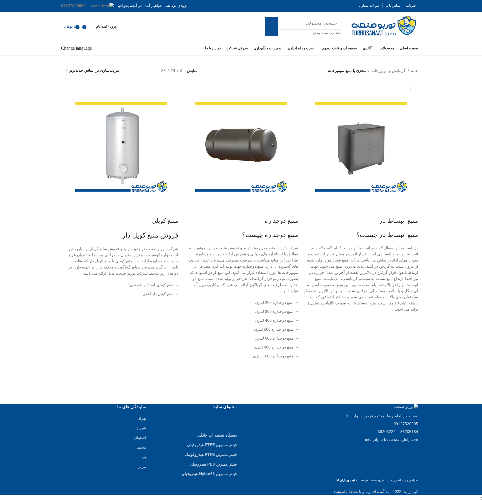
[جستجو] (271, 26)
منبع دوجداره (281, 220)
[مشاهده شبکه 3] (139, 70)
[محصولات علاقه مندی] (90, 26)
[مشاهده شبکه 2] (148, 70)
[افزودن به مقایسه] (411, 210)
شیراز (141, 427)
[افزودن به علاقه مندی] (411, 325)
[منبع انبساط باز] (362, 146)
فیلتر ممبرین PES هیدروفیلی (213, 464)
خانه (414, 70)
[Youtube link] (332, 5)
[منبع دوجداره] (242, 146)
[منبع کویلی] (122, 146)
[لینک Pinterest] (325, 5)
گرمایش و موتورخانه (389, 70)
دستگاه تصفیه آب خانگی (217, 435)
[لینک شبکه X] (346, 5)
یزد (143, 456)
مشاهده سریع (411, 339)
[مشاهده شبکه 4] (130, 70)
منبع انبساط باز (398, 220)
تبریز (142, 466)
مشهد (141, 447)
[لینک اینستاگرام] (339, 5)
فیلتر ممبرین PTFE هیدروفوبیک (211, 454)
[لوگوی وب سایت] (384, 26)
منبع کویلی (164, 220)
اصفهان (140, 437)
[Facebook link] (352, 5)
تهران (141, 418)
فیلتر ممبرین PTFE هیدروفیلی (212, 444)
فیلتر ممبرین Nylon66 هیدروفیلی (209, 473)
